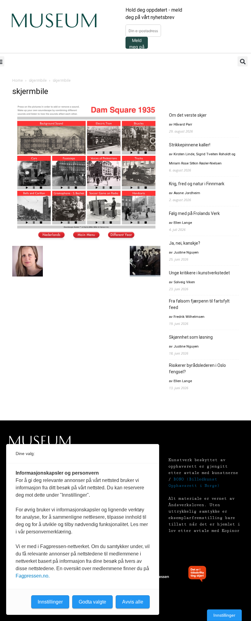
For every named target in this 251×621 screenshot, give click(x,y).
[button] (243, 61)
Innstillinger (224, 615)
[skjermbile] (86, 239)
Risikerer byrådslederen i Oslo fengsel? (197, 368)
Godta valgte (92, 601)
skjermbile (38, 80)
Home (17, 80)
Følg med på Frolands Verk (194, 213)
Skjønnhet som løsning (191, 337)
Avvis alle (132, 601)
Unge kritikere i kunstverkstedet (199, 272)
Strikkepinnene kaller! (189, 144)
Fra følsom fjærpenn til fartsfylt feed (199, 304)
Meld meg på (136, 43)
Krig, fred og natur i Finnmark (196, 183)
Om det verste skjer (188, 115)
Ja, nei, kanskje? (184, 243)
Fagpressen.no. (33, 575)
